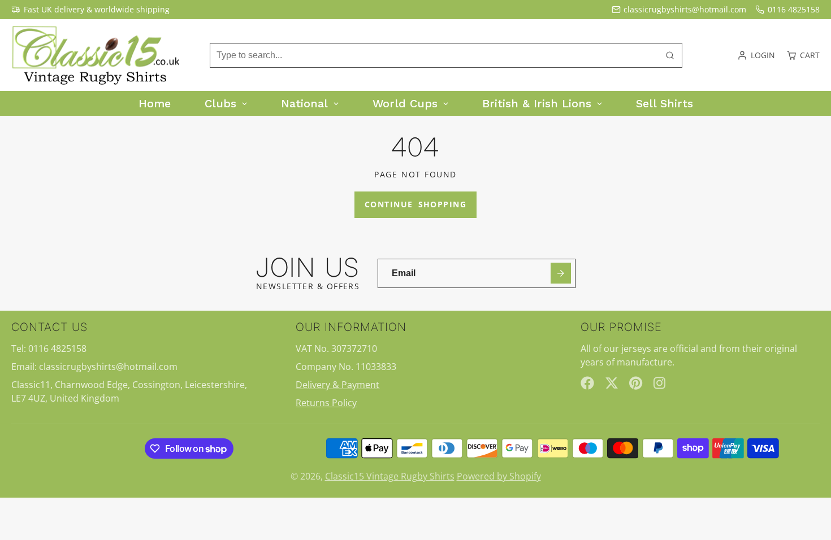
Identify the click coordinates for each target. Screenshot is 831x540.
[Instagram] (660, 383)
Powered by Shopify (499, 476)
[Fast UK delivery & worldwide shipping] (90, 9)
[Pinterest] (636, 383)
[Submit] (561, 273)
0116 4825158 (794, 9)
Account (756, 55)
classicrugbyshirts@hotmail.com (685, 9)
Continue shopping (415, 204)
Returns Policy (326, 403)
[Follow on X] (611, 383)
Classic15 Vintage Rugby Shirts (390, 476)
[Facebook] (587, 383)
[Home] (96, 55)
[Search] (670, 55)
